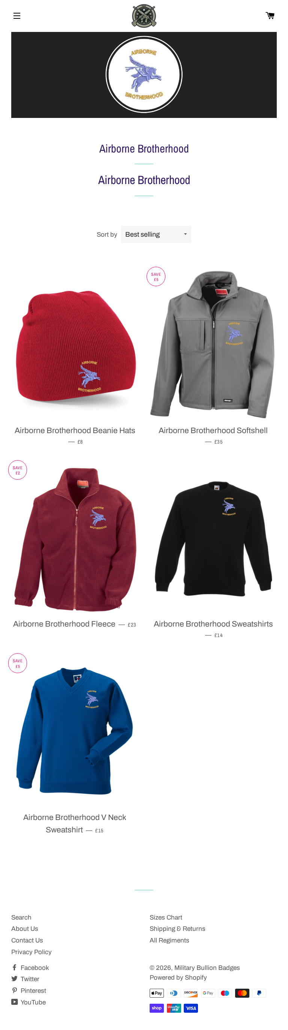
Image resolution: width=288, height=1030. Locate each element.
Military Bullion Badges (207, 967)
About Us (24, 928)
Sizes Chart (166, 917)
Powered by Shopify (178, 977)
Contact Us (27, 940)
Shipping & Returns (178, 928)
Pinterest (32, 990)
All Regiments (169, 940)
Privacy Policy (31, 952)
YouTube (33, 1002)
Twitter (29, 979)
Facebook (34, 967)
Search (21, 917)
